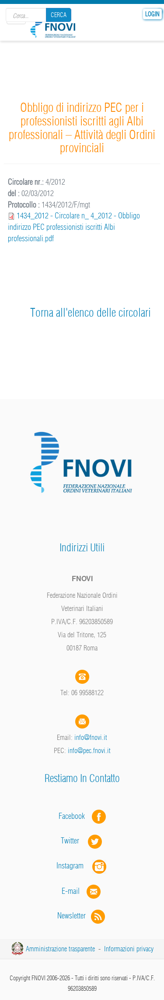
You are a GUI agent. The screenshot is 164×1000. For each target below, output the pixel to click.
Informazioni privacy (129, 948)
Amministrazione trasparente (60, 948)
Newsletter (74, 916)
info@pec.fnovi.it (89, 750)
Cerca (58, 15)
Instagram (74, 866)
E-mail (71, 891)
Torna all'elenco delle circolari (90, 312)
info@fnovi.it (90, 737)
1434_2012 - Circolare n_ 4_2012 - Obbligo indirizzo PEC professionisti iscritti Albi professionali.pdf (74, 227)
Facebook (74, 816)
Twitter (74, 841)
